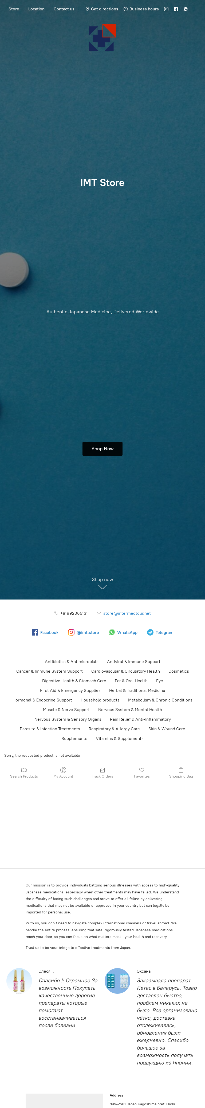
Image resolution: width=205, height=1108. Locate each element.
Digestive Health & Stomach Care (74, 680)
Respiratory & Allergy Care (114, 728)
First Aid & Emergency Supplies (70, 690)
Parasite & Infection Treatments (50, 728)
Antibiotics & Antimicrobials (71, 661)
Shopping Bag (181, 776)
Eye (159, 680)
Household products (100, 700)
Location (36, 8)
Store (14, 8)
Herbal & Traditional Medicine (137, 690)
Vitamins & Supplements (120, 738)
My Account (63, 776)
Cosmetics (178, 671)
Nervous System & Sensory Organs (67, 719)
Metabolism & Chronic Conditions (160, 700)
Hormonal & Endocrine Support (42, 700)
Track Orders (102, 776)
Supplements (74, 738)
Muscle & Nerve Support (66, 709)
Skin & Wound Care (166, 728)
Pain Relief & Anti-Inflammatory (140, 719)
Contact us (64, 8)
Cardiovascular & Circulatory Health (125, 671)
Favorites (142, 776)
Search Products (24, 776)
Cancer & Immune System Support (49, 671)
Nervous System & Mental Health (130, 709)
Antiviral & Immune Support (133, 661)
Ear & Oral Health (131, 680)
